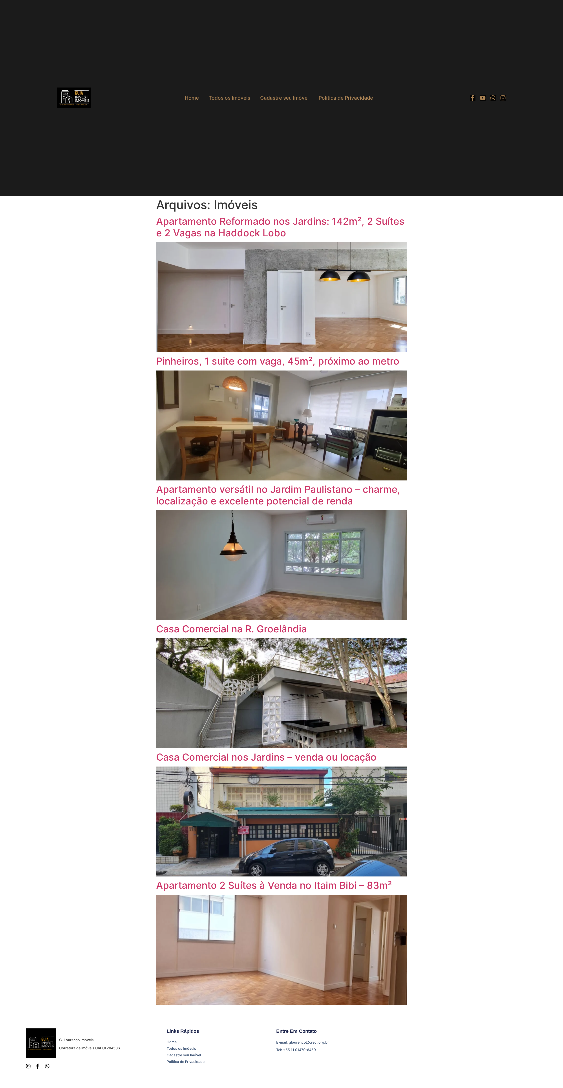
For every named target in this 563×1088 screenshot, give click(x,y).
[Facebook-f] (472, 98)
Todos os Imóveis (229, 98)
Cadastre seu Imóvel (284, 98)
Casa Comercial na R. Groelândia (231, 629)
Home (192, 98)
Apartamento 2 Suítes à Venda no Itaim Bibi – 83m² (274, 885)
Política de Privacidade (346, 98)
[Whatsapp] (493, 98)
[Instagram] (503, 98)
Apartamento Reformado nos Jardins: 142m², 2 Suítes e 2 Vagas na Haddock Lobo (280, 227)
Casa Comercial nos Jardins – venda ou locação (266, 757)
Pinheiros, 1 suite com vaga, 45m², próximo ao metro (277, 361)
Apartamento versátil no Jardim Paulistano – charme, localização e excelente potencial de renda (278, 495)
